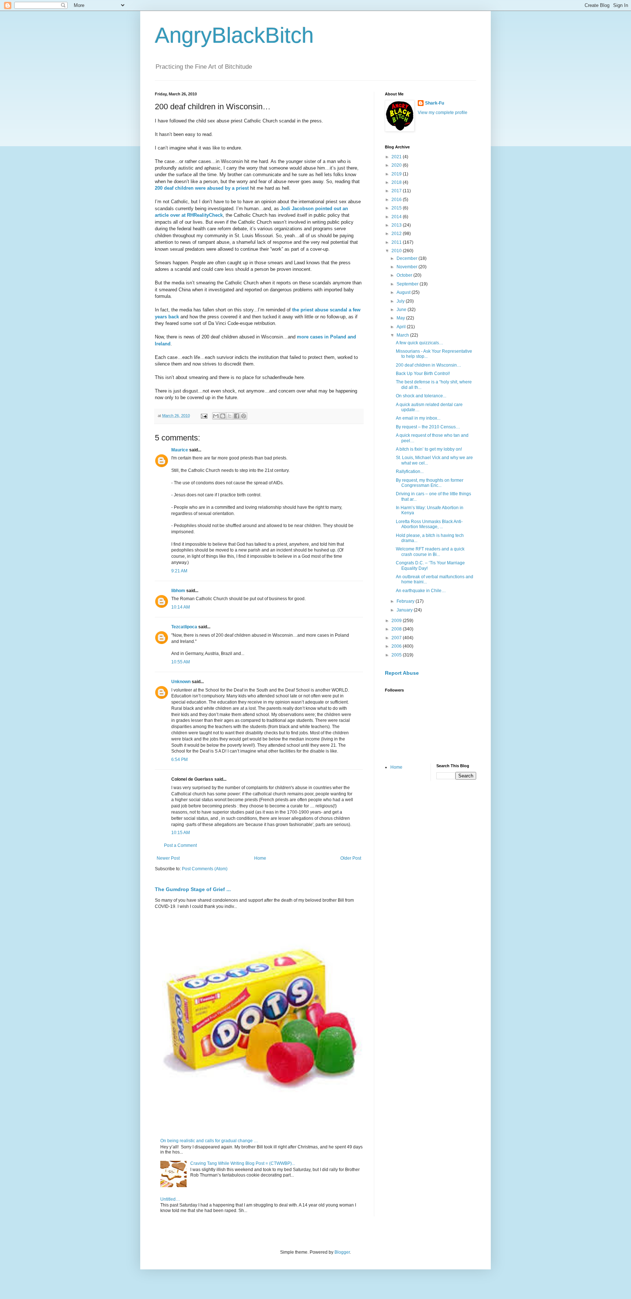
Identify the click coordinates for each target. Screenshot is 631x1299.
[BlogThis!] (222, 416)
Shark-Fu (434, 103)
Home (260, 858)
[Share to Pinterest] (243, 416)
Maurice (179, 449)
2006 (397, 646)
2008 (397, 629)
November (407, 266)
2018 (397, 182)
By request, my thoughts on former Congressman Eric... (429, 483)
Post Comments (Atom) (204, 868)
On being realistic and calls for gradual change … (209, 1140)
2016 (397, 199)
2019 (397, 174)
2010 (397, 250)
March (403, 335)
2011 (397, 242)
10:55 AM (180, 661)
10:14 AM (180, 607)
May (401, 318)
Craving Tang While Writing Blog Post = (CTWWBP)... (242, 1163)
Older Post (350, 858)
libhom (178, 590)
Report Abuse (402, 673)
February (406, 601)
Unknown (181, 681)
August (404, 292)
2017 (397, 190)
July (401, 301)
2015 (397, 208)
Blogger (342, 1252)
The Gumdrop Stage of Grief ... (193, 889)
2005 (397, 655)
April (402, 326)
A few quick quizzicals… (419, 342)
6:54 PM (179, 759)
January (405, 610)
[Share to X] (229, 416)
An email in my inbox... (418, 418)
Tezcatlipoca (184, 626)
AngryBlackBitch (234, 35)
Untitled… (170, 1199)
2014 (397, 216)
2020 (397, 165)
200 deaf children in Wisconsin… (428, 365)
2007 (397, 637)
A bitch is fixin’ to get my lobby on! (429, 449)
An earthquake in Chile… (421, 590)
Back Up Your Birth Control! (423, 373)
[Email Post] (204, 415)
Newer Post (168, 858)
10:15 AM (180, 832)
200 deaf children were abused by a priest (202, 188)
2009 (397, 620)
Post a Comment (180, 845)
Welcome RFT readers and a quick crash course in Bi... (430, 551)
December (407, 258)
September (408, 284)
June (402, 309)
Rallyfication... (410, 471)
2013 (397, 225)
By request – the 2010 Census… (428, 426)
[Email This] (215, 416)
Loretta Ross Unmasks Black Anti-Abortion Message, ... (429, 524)
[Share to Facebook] (236, 416)
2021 (397, 156)
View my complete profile (442, 112)
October (405, 275)
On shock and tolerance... (421, 395)
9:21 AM (179, 570)
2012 (397, 233)
